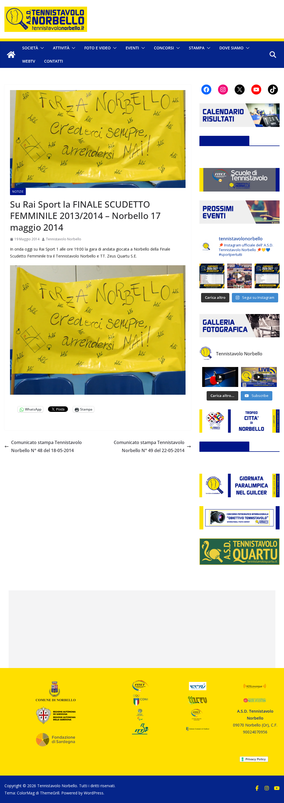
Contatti (53, 61)
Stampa (196, 47)
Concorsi (164, 47)
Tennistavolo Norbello (63, 239)
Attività (61, 47)
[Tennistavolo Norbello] (11, 54)
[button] (41, 48)
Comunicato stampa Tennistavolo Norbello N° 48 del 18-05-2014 (46, 446)
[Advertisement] (142, 629)
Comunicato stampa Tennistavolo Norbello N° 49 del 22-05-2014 (149, 446)
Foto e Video (97, 47)
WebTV (28, 61)
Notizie (18, 191)
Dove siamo (231, 47)
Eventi (132, 47)
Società (30, 47)
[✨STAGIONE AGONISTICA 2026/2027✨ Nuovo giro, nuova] (211, 276)
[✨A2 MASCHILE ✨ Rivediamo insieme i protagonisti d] (239, 276)
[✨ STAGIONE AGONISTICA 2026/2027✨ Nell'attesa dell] (267, 276)
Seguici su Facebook (224, 141)
